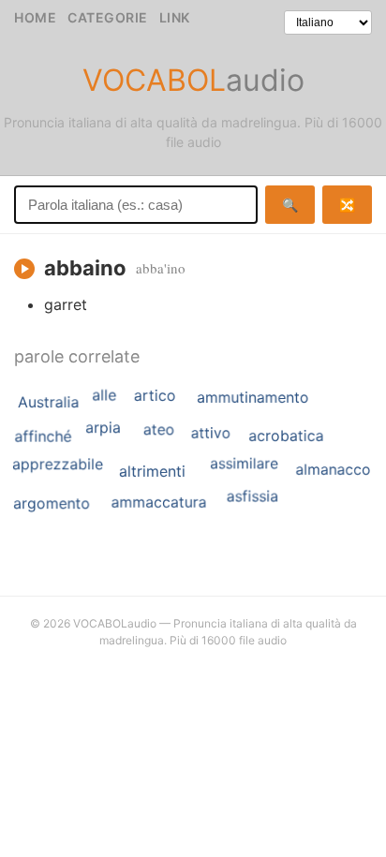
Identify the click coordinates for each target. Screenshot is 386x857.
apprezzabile (57, 463)
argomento (51, 503)
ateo (159, 429)
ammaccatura (159, 502)
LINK (174, 17)
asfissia (252, 496)
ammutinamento (253, 397)
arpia (103, 427)
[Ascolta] (24, 269)
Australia (48, 401)
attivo (211, 432)
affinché (42, 436)
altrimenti (152, 471)
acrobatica (285, 435)
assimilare (244, 463)
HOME (35, 17)
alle (104, 395)
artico (155, 395)
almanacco (332, 469)
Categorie (107, 17)
